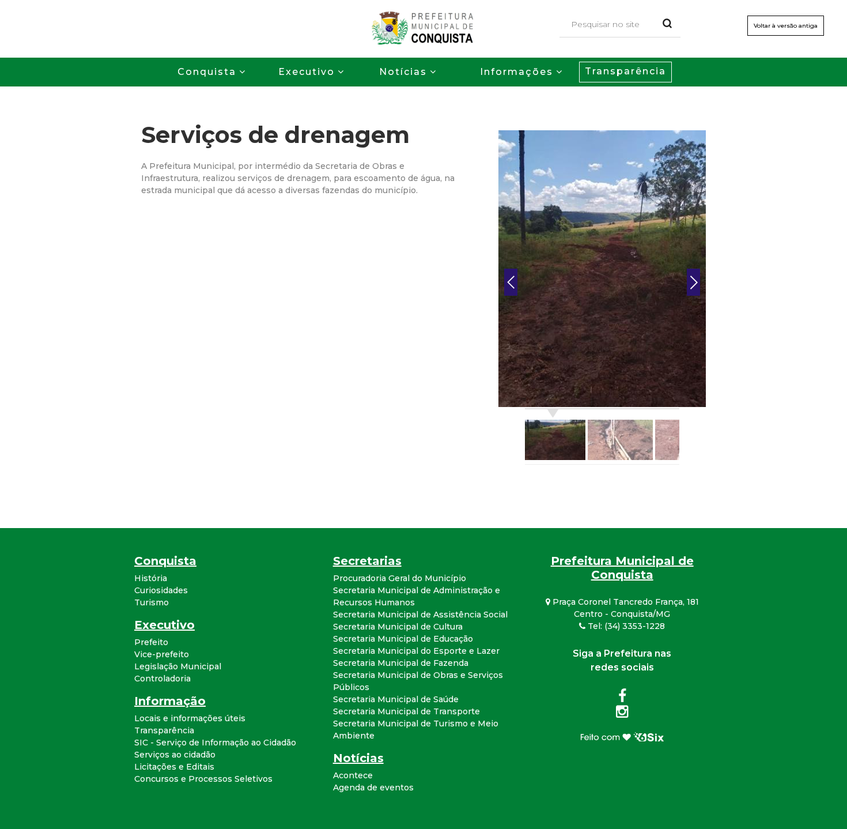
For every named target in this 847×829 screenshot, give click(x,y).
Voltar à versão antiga (786, 25)
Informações (516, 71)
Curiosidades (161, 590)
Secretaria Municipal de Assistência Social (420, 614)
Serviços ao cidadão (174, 754)
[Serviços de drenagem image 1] (602, 268)
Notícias (403, 71)
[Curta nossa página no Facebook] (622, 698)
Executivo (306, 71)
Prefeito (151, 642)
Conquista (206, 71)
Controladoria (162, 678)
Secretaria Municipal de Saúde (396, 699)
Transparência (625, 71)
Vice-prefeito (161, 654)
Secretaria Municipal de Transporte (406, 711)
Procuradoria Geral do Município (399, 578)
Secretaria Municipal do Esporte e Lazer (416, 651)
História (150, 578)
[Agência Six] (622, 736)
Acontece (353, 775)
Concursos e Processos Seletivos (203, 779)
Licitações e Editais (174, 767)
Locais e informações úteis (189, 718)
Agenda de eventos (373, 787)
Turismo (151, 602)
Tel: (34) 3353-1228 (625, 626)
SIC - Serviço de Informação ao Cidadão (215, 742)
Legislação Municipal (177, 666)
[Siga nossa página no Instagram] (622, 714)
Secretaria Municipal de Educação (403, 639)
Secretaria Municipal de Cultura (398, 626)
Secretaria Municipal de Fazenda (400, 663)
